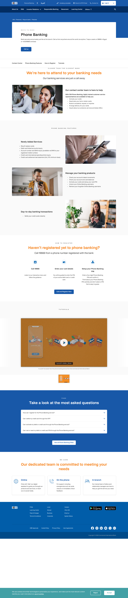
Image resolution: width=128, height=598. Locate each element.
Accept (109, 593)
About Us (15, 9)
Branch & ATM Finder (81, 3)
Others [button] (87, 9)
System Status (69, 516)
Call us (26, 49)
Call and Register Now (64, 291)
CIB (13, 19)
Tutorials (61, 63)
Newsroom (64, 9)
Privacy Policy (56, 528)
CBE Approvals (34, 528)
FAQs (31, 507)
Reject (95, 593)
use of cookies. (39, 594)
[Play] (64, 342)
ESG (22, 9)
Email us (67, 513)
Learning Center (76, 9)
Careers (67, 507)
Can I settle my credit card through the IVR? (36, 418)
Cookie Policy (45, 528)
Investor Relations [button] (33, 9)
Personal (18, 19)
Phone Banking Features (33, 63)
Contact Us (95, 3)
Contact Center (17, 63)
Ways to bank (26, 19)
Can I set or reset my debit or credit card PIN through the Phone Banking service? (48, 430)
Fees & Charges (34, 513)
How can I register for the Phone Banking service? (39, 412)
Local (48, 507)
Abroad (49, 510)
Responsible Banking (51, 9)
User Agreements (68, 528)
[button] (31, 3)
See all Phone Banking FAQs (64, 442)
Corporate (50, 516)
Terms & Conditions (35, 516)
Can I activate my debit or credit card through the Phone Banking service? (46, 424)
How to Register (50, 63)
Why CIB (67, 510)
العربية (43, 3)
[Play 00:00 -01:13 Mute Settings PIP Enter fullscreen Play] (64, 342)
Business (49, 513)
